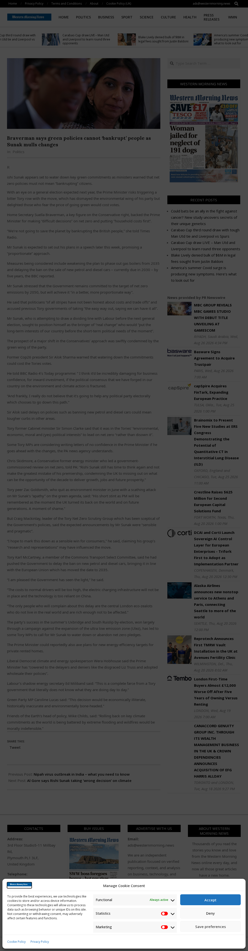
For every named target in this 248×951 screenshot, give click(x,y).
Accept (210, 899)
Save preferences (210, 926)
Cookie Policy (16, 942)
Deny (210, 913)
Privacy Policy (40, 942)
